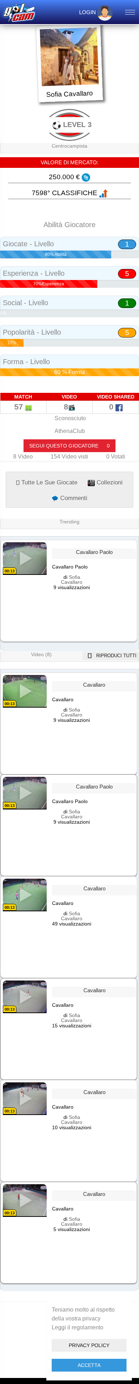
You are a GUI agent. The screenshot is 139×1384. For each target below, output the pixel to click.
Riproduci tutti (116, 655)
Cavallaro (94, 685)
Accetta (89, 1365)
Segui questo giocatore (69, 446)
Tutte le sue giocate (48, 482)
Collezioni (109, 482)
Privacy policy (89, 1345)
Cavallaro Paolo (94, 552)
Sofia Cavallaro (71, 579)
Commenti (72, 497)
